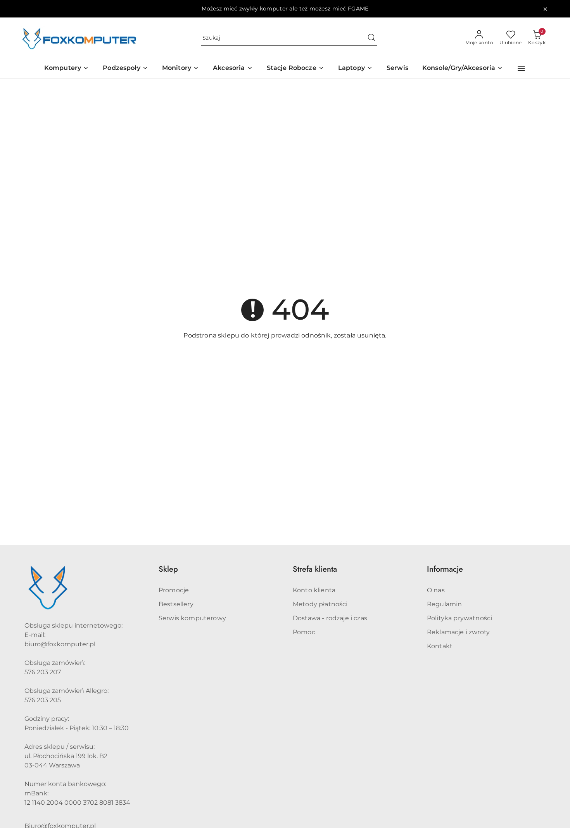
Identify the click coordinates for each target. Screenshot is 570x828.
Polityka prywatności (459, 618)
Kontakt (440, 646)
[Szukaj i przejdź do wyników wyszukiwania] (371, 38)
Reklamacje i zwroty (458, 632)
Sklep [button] (168, 569)
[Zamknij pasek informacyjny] (545, 8)
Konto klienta (314, 590)
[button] (521, 68)
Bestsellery (176, 604)
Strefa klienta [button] (315, 569)
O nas (436, 590)
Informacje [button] (445, 569)
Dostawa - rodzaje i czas (330, 618)
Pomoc (304, 632)
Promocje (174, 590)
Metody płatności (320, 604)
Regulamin (444, 604)
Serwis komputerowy (192, 618)
